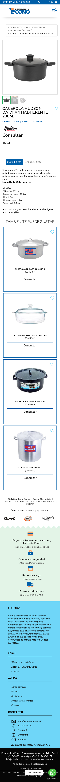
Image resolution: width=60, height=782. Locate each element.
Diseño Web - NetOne (10, 772)
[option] (9, 518)
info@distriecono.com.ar (29, 720)
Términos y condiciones (22, 662)
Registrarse (16, 696)
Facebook (22, 730)
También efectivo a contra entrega (31, 546)
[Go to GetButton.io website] (52, 779)
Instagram (23, 734)
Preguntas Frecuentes (22, 700)
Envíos (14, 691)
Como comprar (18, 686)
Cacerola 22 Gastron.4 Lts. (30, 269)
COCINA (12, 27)
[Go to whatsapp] (52, 773)
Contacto (15, 705)
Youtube (22, 739)
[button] (54, 9)
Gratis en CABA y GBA (31, 595)
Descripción (14, 162)
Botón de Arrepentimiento (24, 666)
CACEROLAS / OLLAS (19, 30)
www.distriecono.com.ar (42, 759)
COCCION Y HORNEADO (31, 27)
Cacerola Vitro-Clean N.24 (30, 401)
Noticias (15, 671)
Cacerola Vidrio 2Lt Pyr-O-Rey (30, 335)
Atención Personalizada (32, 562)
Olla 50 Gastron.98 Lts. (30, 467)
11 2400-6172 (25, 725)
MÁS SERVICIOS (33, 162)
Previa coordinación (32, 579)
